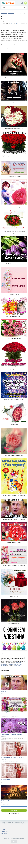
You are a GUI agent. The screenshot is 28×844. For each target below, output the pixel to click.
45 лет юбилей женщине (8, 713)
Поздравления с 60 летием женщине (11, 734)
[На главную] (8, 3)
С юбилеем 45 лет (6, 801)
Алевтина (3, 691)
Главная (3, 829)
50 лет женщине (5, 779)
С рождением (11, 13)
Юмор (2, 693)
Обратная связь (4, 831)
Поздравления (3, 736)
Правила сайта (4, 833)
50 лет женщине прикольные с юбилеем (12, 757)
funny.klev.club (4, 13)
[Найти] (25, 7)
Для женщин (3, 714)
